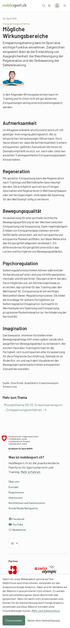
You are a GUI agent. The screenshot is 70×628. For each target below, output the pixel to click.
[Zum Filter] (49, 6)
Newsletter (19, 529)
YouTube (17, 524)
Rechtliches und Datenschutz (26, 502)
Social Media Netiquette (23, 508)
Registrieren (16, 492)
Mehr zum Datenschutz (46, 610)
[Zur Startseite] (15, 6)
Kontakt (13, 487)
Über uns (13, 481)
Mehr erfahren (30, 472)
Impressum (15, 497)
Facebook (18, 518)
